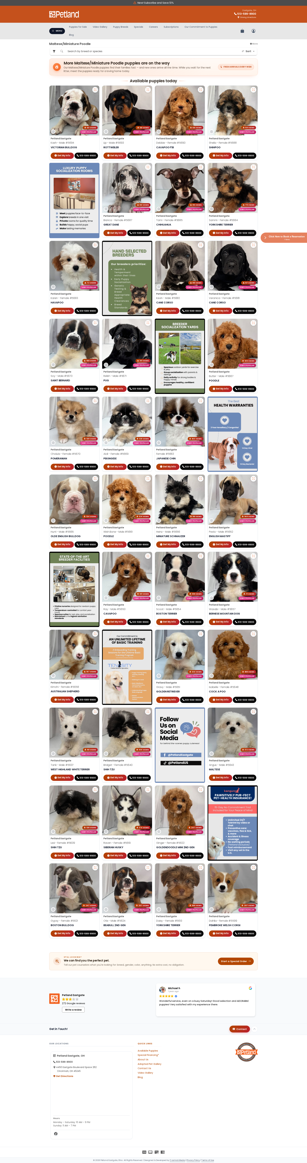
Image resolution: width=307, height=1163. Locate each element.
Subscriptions (171, 26)
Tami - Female (169, 220)
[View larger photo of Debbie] (201, 90)
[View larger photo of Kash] (95, 90)
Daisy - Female (169, 921)
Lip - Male (113, 143)
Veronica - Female (224, 298)
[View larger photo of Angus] (253, 712)
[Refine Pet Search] (54, 51)
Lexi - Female (63, 843)
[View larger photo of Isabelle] (253, 634)
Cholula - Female (65, 454)
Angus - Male (221, 765)
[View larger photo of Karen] (95, 245)
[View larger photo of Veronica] (253, 245)
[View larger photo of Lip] (148, 90)
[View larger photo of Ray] (148, 556)
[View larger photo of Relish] (148, 323)
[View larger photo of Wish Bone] (148, 479)
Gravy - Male (168, 687)
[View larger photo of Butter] (253, 323)
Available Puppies (148, 1050)
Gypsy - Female (64, 921)
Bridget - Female (117, 765)
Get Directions (64, 1076)
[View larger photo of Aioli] (148, 401)
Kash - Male (62, 143)
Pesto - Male (221, 532)
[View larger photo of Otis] (148, 867)
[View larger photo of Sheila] (253, 90)
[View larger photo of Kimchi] (95, 634)
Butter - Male (221, 376)
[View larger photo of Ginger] (201, 790)
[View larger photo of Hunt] (95, 479)
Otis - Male (114, 921)
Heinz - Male (168, 532)
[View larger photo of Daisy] (201, 867)
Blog (71, 34)
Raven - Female (117, 843)
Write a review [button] (73, 1009)
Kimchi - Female (65, 687)
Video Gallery (100, 26)
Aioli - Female (116, 454)
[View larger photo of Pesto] (253, 479)
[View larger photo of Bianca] (148, 167)
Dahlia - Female (223, 921)
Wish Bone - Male (117, 532)
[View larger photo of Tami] (201, 167)
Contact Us (144, 1068)
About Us (143, 1059)
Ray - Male (114, 609)
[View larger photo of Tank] (95, 712)
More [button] (255, 43)
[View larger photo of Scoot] (201, 556)
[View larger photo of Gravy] (201, 634)
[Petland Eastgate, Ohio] (64, 14)
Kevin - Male (168, 298)
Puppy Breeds (120, 26)
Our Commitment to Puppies (201, 26)
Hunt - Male (62, 532)
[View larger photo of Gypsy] (95, 867)
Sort (248, 51)
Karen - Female (64, 298)
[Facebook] (55, 1133)
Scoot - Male (168, 609)
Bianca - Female (117, 220)
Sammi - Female (223, 220)
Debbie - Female (170, 143)
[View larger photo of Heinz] (201, 479)
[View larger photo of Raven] (148, 790)
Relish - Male (114, 376)
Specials (138, 26)
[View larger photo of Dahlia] (253, 867)
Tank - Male (62, 765)
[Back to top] (254, 1029)
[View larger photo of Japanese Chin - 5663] (201, 401)
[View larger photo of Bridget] (148, 712)
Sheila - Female (223, 143)
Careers (153, 26)
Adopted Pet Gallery (149, 1064)
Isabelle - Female (224, 687)
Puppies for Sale (78, 26)
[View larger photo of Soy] (95, 323)
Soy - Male (61, 376)
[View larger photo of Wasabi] (253, 556)
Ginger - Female (170, 843)
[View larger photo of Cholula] (95, 401)
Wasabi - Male (222, 609)
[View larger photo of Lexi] (95, 790)
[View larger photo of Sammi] (253, 167)
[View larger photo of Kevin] (201, 245)
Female (165, 454)
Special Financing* (148, 1055)
